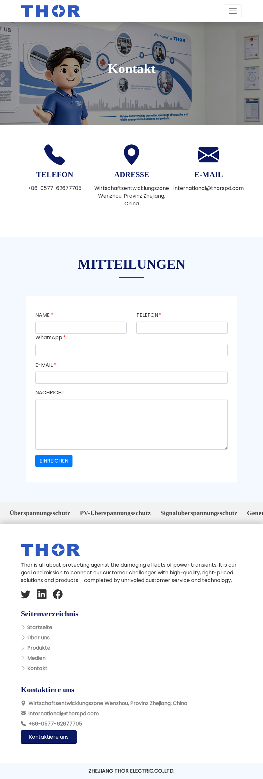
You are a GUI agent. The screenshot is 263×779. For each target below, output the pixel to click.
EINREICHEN (53, 460)
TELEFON (147, 315)
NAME (42, 315)
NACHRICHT (50, 392)
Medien (36, 658)
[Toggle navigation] (233, 10)
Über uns (38, 637)
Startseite (39, 627)
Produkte (38, 648)
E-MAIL (44, 365)
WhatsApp (48, 337)
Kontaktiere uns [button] (49, 737)
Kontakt (37, 668)
